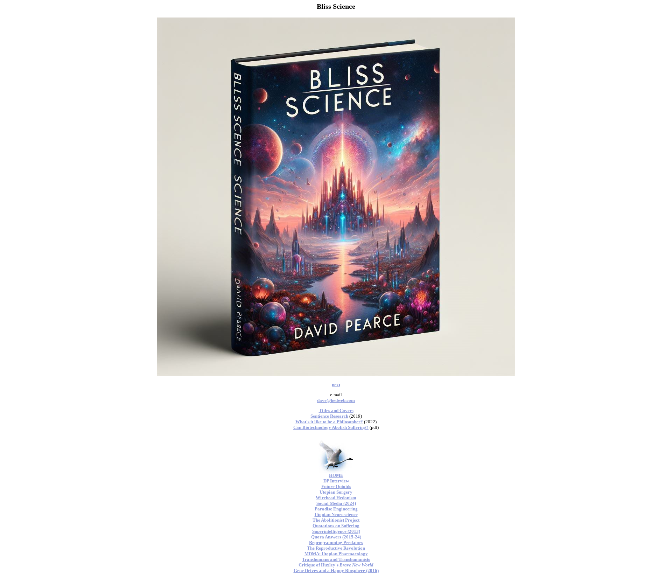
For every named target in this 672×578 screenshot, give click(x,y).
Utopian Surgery (336, 492)
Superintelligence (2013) (336, 531)
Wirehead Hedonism (336, 497)
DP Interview (336, 480)
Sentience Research (329, 416)
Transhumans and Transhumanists (336, 559)
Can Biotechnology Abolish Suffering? (331, 427)
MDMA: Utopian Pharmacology (336, 553)
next (336, 384)
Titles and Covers (336, 410)
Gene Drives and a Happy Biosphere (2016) (336, 570)
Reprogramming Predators (336, 542)
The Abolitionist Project (336, 520)
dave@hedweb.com (336, 400)
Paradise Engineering (336, 508)
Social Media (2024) (336, 503)
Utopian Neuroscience (336, 514)
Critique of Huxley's (336, 564)
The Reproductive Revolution (336, 548)
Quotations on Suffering (336, 525)
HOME (336, 475)
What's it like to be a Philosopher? (329, 421)
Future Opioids (336, 486)
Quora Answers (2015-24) (336, 536)
